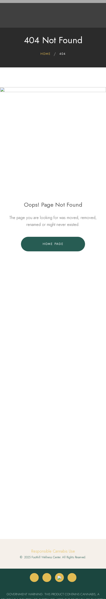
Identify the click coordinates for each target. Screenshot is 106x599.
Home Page (53, 244)
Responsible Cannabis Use (53, 551)
